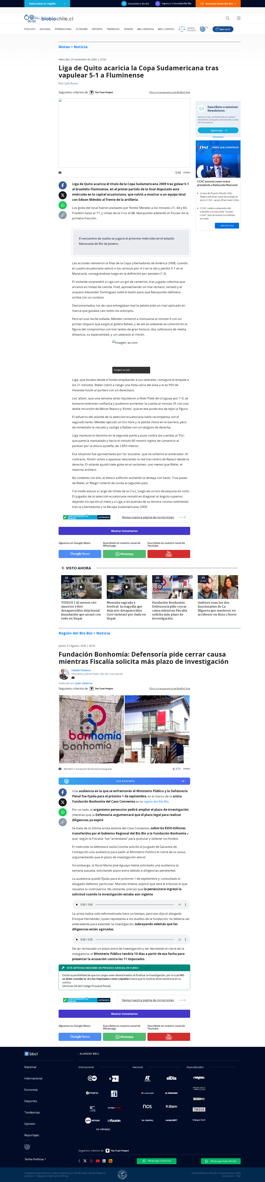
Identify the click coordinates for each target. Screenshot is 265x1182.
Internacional (63, 29)
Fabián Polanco (81, 670)
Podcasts (29, 29)
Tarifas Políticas (34, 1159)
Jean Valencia (83, 683)
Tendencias (113, 29)
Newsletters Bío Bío (138, 3)
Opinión (128, 29)
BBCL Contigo (166, 29)
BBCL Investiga (145, 29)
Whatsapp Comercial (159, 1160)
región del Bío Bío (156, 801)
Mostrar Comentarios (124, 530)
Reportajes (31, 1135)
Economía (82, 29)
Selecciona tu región (42, 3)
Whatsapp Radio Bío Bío (223, 1161)
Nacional (45, 29)
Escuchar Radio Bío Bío (219, 3)
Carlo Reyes (70, 83)
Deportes (97, 29)
